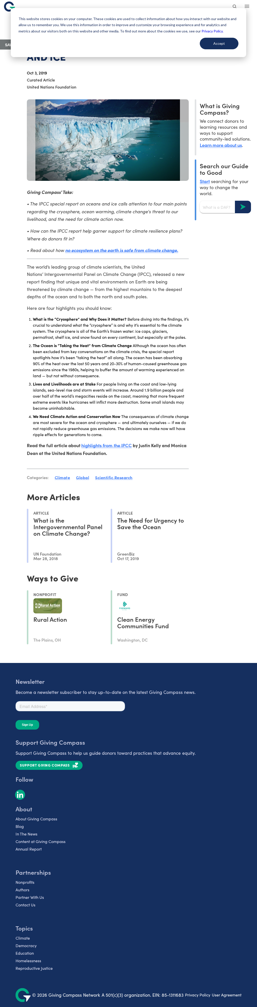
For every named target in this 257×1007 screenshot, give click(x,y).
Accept (219, 43)
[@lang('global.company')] (9, 7)
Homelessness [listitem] (28, 960)
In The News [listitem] (26, 833)
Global (82, 477)
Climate (62, 477)
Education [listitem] (25, 953)
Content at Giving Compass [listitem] (41, 841)
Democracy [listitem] (26, 945)
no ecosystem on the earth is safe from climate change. (121, 250)
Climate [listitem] (23, 938)
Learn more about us (221, 145)
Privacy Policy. (212, 31)
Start (205, 181)
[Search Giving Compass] (235, 7)
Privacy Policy (197, 994)
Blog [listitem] (20, 826)
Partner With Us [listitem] (30, 897)
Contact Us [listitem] (25, 904)
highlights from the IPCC (106, 445)
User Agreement (226, 994)
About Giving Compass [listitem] (36, 818)
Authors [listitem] (22, 889)
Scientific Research (114, 477)
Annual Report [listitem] (29, 849)
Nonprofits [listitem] (25, 882)
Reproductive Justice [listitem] (34, 968)
